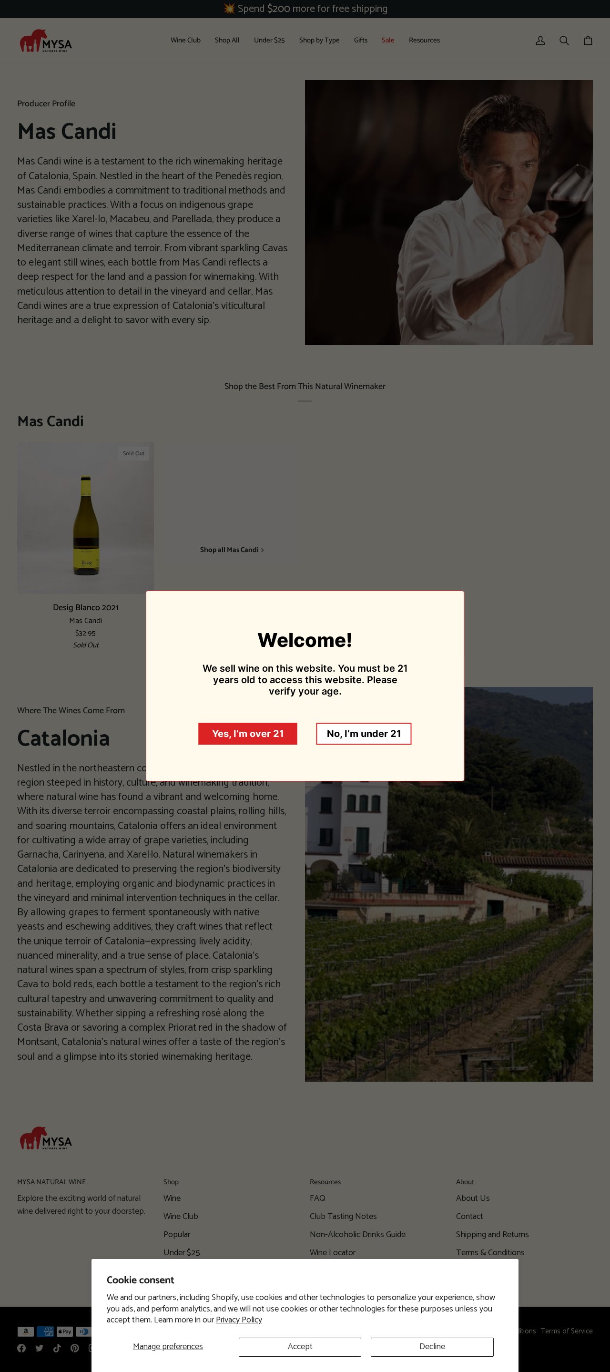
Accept (300, 1347)
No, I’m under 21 (364, 733)
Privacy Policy (239, 1320)
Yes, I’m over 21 (248, 733)
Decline (432, 1347)
